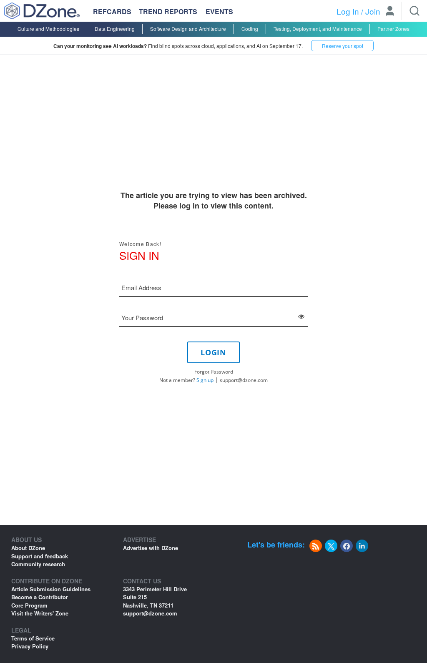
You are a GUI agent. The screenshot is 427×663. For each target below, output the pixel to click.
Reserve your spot (342, 45)
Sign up (205, 380)
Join (372, 11)
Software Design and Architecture (188, 28)
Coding (249, 28)
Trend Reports (168, 11)
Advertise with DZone (150, 548)
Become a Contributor (39, 597)
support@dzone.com (244, 380)
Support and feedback (39, 556)
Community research (38, 564)
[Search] (414, 11)
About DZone (28, 548)
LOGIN (213, 352)
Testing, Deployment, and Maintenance (318, 28)
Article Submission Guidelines (50, 589)
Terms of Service (33, 638)
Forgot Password (213, 371)
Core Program (29, 605)
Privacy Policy (29, 646)
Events (219, 11)
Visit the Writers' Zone (39, 613)
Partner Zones (393, 28)
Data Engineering (115, 28)
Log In (348, 11)
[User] (390, 11)
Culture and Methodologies (48, 28)
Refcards (112, 11)
